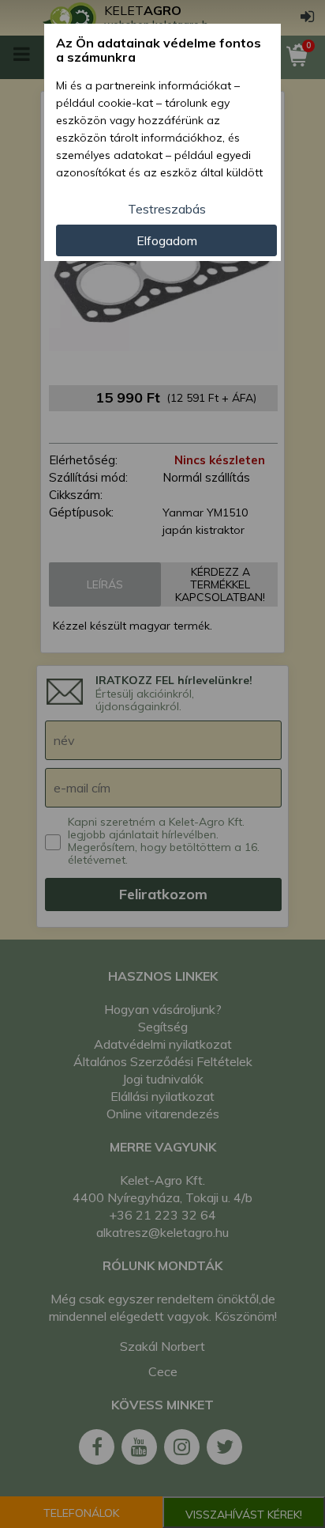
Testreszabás (167, 209)
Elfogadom (166, 240)
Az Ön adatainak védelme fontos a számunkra (158, 50)
